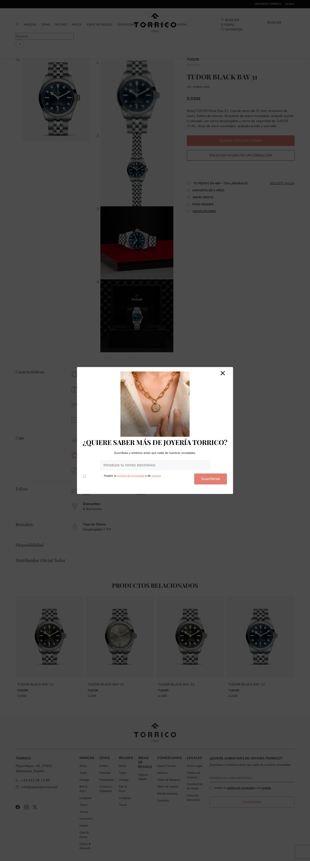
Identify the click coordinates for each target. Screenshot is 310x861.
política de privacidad (130, 476)
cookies (156, 476)
